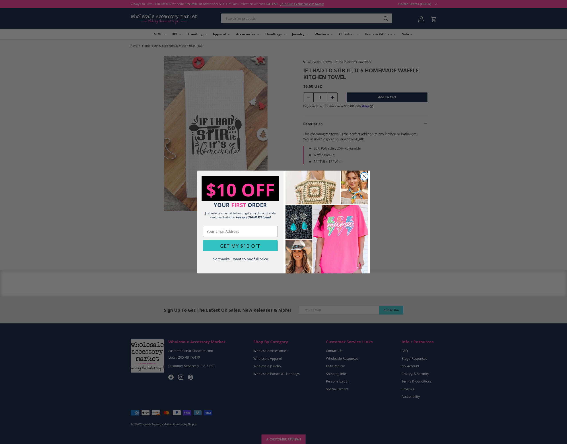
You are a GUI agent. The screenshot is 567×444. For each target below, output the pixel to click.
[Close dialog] (364, 176)
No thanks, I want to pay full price (240, 259)
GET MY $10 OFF (240, 245)
